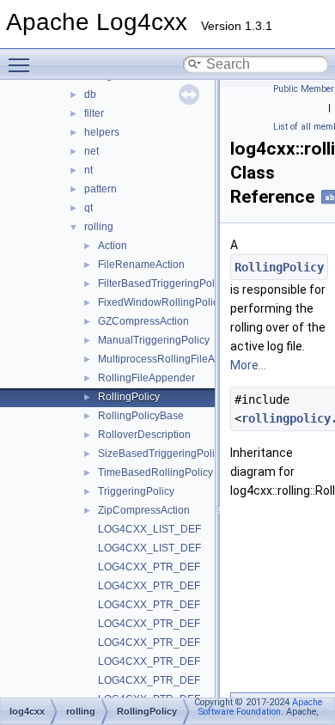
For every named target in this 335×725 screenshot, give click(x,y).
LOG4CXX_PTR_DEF (149, 567)
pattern (100, 189)
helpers (101, 132)
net (91, 151)
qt (88, 208)
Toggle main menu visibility (22, 64)
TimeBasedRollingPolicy (155, 472)
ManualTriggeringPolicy (154, 340)
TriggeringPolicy (136, 491)
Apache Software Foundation (260, 707)
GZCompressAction (143, 321)
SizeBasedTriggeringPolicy (161, 454)
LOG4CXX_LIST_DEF (149, 529)
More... (248, 365)
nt (88, 170)
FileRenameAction (141, 265)
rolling (98, 227)
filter (94, 113)
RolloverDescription (144, 435)
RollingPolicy (129, 397)
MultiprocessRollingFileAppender (176, 359)
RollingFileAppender (146, 378)
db (90, 94)
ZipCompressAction (144, 510)
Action (112, 246)
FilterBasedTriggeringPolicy (163, 283)
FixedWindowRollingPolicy (160, 302)
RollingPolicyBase (141, 416)
